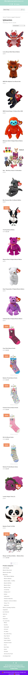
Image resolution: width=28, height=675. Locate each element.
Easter (5, 594)
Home (4, 17)
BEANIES (5, 574)
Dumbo (6, 624)
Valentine (6, 605)
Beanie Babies (7, 578)
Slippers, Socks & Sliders (10, 600)
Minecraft (6, 627)
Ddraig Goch (7, 592)
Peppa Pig (6, 638)
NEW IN (5, 614)
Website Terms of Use (9, 666)
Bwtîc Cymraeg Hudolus (9, 607)
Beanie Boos (7, 585)
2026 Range (6, 568)
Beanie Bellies (7, 583)
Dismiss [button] (17, 674)
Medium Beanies (8, 598)
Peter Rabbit (7, 640)
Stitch (5, 649)
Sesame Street (7, 642)
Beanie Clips (7, 587)
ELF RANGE (6, 612)
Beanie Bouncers (7, 570)
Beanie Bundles (7, 572)
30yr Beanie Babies (9, 576)
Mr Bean (6, 631)
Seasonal (5, 618)
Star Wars (6, 647)
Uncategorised (6, 656)
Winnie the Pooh (8, 653)
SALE (4, 616)
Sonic (5, 645)
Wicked (6, 651)
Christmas (6, 589)
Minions (6, 629)
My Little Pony (7, 633)
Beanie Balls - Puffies (9, 580)
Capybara (5, 609)
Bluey (5, 622)
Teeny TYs (6, 603)
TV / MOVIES (6, 621)
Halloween (6, 596)
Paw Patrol (7, 636)
